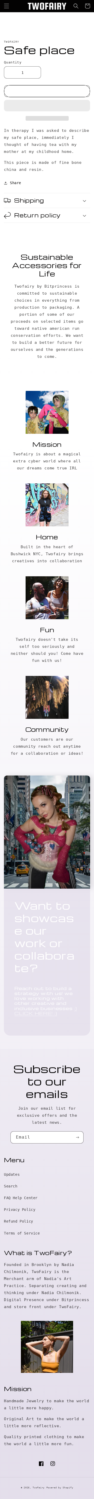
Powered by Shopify (59, 1487)
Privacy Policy (19, 1209)
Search (10, 1186)
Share (15, 183)
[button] (47, 106)
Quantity (12, 62)
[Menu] (6, 6)
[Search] (76, 6)
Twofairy (39, 1487)
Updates (12, 1174)
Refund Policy (18, 1221)
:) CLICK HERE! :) (45, 1010)
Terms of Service (22, 1233)
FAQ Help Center (21, 1198)
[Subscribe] (77, 1137)
